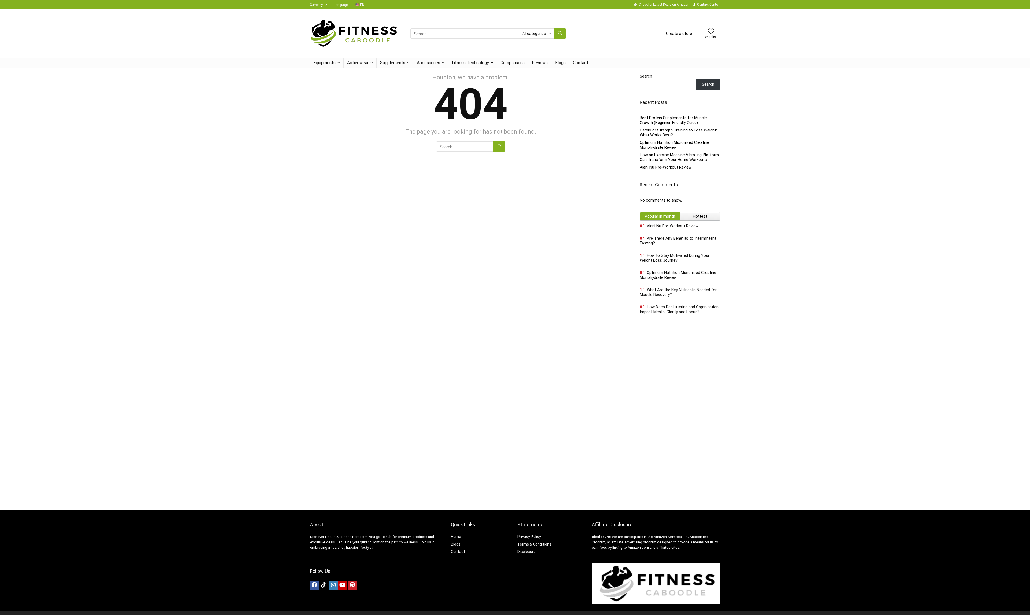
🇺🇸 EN (359, 5)
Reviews (540, 62)
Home (456, 537)
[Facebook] (314, 585)
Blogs (560, 62)
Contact (580, 62)
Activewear (358, 62)
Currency (316, 5)
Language (341, 5)
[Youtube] (342, 585)
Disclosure (526, 552)
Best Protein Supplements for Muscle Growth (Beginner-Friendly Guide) (673, 120)
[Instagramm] (333, 585)
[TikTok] (323, 585)
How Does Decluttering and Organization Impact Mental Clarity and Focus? (679, 309)
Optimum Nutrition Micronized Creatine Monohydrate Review (674, 145)
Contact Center (708, 4)
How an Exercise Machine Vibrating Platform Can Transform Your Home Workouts (679, 157)
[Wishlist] (711, 32)
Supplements (392, 62)
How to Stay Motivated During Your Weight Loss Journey (674, 258)
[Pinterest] (352, 585)
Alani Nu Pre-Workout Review (665, 167)
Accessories (428, 62)
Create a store (679, 33)
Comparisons (513, 62)
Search (646, 76)
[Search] (560, 33)
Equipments (324, 62)
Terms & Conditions (534, 544)
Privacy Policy (529, 537)
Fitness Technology (470, 62)
